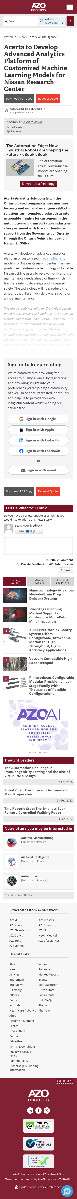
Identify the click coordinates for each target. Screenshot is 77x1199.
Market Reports (48, 974)
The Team (45, 1010)
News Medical (47, 935)
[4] (15, 664)
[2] (15, 614)
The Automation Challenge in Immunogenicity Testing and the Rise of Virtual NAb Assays (37, 771)
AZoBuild (15, 940)
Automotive (29, 876)
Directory (15, 990)
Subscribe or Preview (34, 842)
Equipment (16, 979)
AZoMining (16, 946)
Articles (14, 974)
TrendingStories (14, 581)
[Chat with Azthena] (67, 1191)
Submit (66, 570)
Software (44, 969)
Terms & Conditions (22, 1046)
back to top (63, 1080)
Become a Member (21, 1021)
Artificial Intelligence (43, 37)
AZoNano (15, 925)
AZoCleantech (18, 930)
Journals (14, 1005)
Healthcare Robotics (22, 1010)
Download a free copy (38, 184)
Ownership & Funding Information (23, 1068)
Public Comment (61, 560)
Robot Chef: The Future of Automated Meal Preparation (35, 792)
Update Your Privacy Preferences (41, 1187)
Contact (14, 1036)
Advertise (15, 1041)
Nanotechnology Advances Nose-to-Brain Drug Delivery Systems (51, 594)
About (13, 964)
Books (13, 1000)
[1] (15, 595)
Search (14, 1026)
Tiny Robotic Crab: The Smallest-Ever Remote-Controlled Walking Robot (34, 810)
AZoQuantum (47, 925)
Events (42, 979)
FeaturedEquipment (62, 581)
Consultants (46, 995)
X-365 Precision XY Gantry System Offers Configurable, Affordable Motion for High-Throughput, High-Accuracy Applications (50, 640)
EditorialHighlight (38, 581)
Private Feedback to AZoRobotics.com (47, 564)
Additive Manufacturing (37, 838)
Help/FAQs (45, 1000)
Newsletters (17, 1031)
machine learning (52, 258)
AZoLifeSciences (49, 940)
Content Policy (18, 1061)
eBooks (14, 995)
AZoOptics (16, 935)
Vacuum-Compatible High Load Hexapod (50, 660)
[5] (15, 682)
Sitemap (43, 1005)
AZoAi (42, 930)
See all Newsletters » (18, 895)
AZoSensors (46, 920)
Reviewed (17, 131)
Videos (42, 964)
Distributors (46, 990)
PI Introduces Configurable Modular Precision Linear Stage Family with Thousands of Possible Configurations (51, 685)
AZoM (13, 920)
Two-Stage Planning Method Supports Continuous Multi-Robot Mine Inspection (49, 615)
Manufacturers (48, 985)
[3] (15, 635)
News (23, 37)
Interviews (16, 985)
